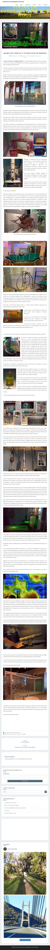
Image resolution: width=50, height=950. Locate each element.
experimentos (8, 734)
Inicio (17, 4)
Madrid (15, 732)
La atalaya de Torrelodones (10, 802)
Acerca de (45, 4)
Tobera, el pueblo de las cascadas (11, 805)
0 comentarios (37, 55)
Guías (21, 4)
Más (39, 4)
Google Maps (41, 69)
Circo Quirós (7, 810)
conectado (17, 759)
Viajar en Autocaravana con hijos (13, 1)
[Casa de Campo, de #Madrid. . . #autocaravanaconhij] (25, 873)
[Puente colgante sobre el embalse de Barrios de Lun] (25, 916)
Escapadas (27, 4)
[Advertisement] (25, 829)
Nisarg (36, 947)
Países (34, 4)
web (9, 71)
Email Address (6, 773)
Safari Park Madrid (25, 741)
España (11, 732)
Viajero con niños (27, 55)
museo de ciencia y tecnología (19, 734)
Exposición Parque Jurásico (10, 813)
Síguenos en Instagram (26, 940)
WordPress (28, 947)
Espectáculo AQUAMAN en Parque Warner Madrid (15, 808)
